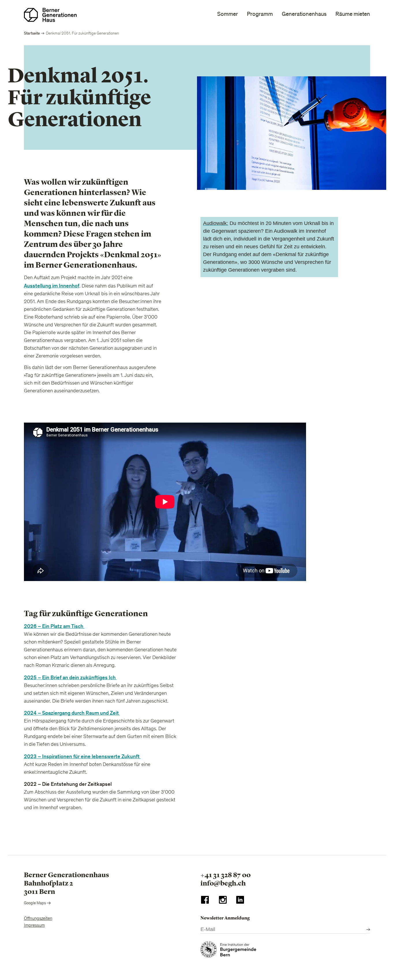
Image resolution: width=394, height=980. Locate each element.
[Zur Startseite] (50, 15)
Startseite (32, 33)
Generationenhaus (304, 14)
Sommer (227, 14)
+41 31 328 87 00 (225, 875)
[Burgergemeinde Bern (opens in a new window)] (228, 950)
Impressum (34, 925)
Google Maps (35, 903)
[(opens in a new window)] (204, 901)
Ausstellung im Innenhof (51, 286)
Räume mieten (352, 14)
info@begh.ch (223, 883)
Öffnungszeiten (38, 918)
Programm (260, 14)
